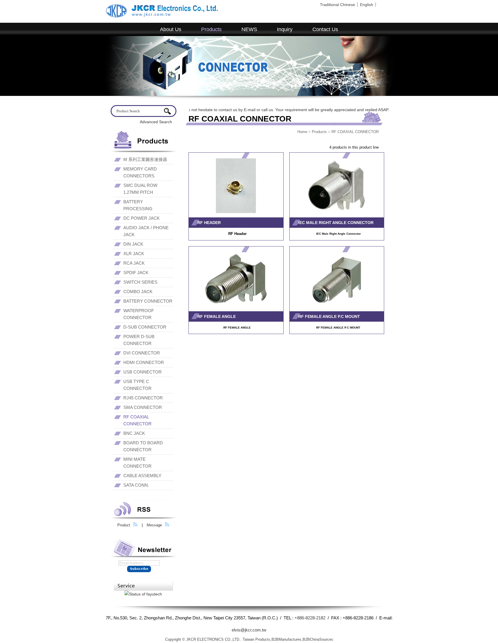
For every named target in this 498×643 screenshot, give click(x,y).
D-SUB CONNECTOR (144, 327)
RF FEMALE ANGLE (216, 316)
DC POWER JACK (141, 218)
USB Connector (142, 371)
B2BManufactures (286, 639)
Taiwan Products (256, 639)
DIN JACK (133, 244)
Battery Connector (147, 301)
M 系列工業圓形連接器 (145, 159)
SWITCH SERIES (140, 282)
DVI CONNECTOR (141, 352)
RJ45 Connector (143, 397)
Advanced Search (156, 122)
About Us (170, 29)
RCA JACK (134, 263)
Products (211, 29)
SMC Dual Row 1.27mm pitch (140, 189)
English (366, 4)
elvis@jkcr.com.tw (249, 630)
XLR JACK (133, 253)
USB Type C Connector (137, 385)
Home (302, 132)
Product (123, 525)
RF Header (209, 222)
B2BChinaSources (318, 639)
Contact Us (325, 29)
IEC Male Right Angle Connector (335, 222)
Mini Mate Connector (137, 463)
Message (154, 525)
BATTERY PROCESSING (137, 205)
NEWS (249, 29)
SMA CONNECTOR (142, 407)
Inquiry (285, 29)
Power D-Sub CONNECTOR (138, 340)
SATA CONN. (136, 485)
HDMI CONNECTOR (143, 362)
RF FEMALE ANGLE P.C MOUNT (329, 316)
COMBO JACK (137, 291)
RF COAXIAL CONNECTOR (355, 132)
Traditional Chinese (337, 4)
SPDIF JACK (135, 272)
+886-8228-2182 (310, 618)
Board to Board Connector (143, 446)
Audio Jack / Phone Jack (146, 231)
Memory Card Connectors (140, 172)
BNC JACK (134, 433)
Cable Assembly (142, 475)
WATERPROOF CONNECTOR (138, 314)
